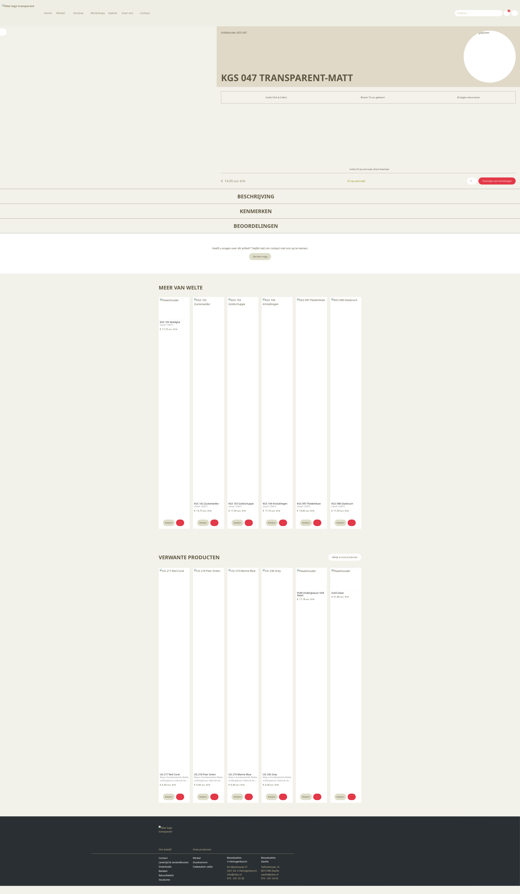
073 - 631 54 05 (269, 878)
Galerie (112, 13)
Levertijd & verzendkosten (173, 862)
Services (78, 13)
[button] (180, 523)
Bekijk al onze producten (345, 557)
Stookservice (200, 862)
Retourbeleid (166, 875)
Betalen (163, 871)
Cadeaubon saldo (203, 866)
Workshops (98, 13)
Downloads (165, 866)
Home (48, 13)
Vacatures (164, 879)
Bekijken (169, 522)
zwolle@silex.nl (270, 874)
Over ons (127, 13)
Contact (145, 13)
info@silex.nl (234, 874)
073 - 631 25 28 (235, 878)
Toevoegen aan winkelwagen (497, 181)
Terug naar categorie (489, 56)
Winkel (60, 13)
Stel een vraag (260, 256)
